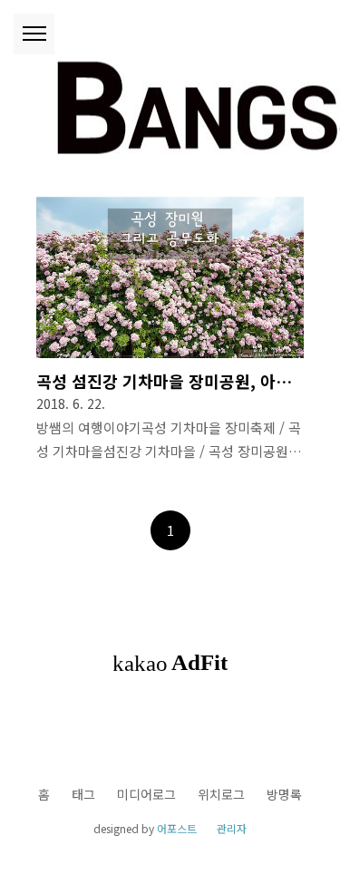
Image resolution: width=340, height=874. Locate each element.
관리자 (232, 828)
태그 (83, 794)
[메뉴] (34, 34)
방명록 (284, 794)
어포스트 (177, 828)
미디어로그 (146, 794)
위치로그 (221, 794)
